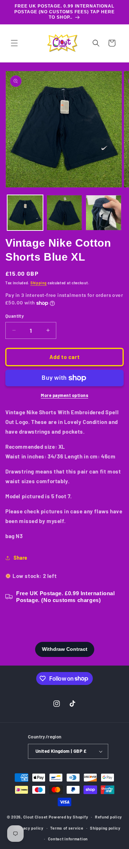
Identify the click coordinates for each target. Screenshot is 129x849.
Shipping (38, 283)
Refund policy (108, 817)
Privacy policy (29, 828)
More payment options (64, 395)
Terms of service (66, 828)
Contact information (68, 838)
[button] (14, 43)
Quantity (14, 316)
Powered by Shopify (69, 817)
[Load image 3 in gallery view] (103, 213)
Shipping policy (105, 828)
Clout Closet (36, 817)
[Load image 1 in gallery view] (25, 213)
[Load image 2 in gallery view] (64, 213)
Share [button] (21, 558)
